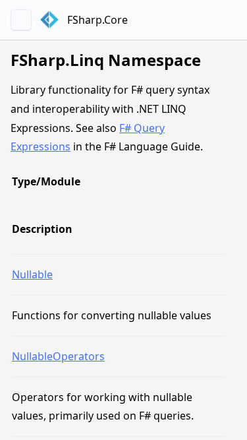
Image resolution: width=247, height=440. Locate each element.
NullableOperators (58, 356)
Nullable (32, 274)
